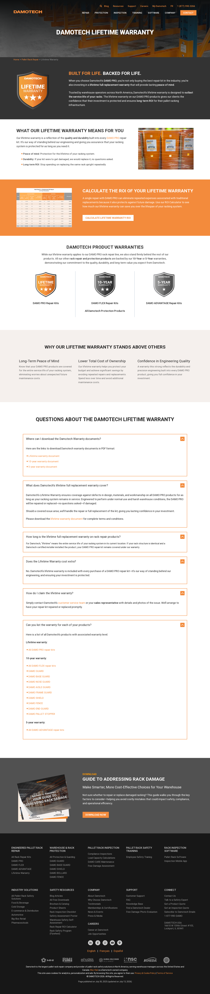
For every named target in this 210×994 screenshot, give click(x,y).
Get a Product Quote (174, 904)
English (91, 950)
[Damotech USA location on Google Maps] (119, 942)
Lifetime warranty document (43, 456)
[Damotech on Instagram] (105, 942)
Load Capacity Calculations (101, 858)
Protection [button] (101, 13)
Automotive (17, 914)
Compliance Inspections (100, 854)
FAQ (128, 900)
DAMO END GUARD (38, 708)
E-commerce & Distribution (25, 910)
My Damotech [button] (159, 6)
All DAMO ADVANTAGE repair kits (46, 729)
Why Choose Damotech (99, 900)
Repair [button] (85, 13)
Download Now (95, 814)
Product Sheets (58, 908)
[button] (101, 6)
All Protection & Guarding (62, 857)
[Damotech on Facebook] (97, 942)
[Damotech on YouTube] (112, 942)
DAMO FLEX (17, 865)
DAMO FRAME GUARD (40, 692)
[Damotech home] (28, 12)
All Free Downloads (59, 900)
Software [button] (153, 13)
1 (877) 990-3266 (186, 6)
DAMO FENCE (35, 703)
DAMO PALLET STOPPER (41, 713)
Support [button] (132, 6)
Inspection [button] (120, 13)
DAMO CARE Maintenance (101, 862)
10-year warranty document (43, 461)
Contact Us (170, 896)
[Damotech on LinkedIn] (90, 942)
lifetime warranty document (67, 518)
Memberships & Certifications (103, 908)
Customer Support (135, 896)
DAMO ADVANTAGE (21, 869)
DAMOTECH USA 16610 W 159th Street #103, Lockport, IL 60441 (179, 925)
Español (118, 950)
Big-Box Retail (18, 918)
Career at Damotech (98, 930)
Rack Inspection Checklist (63, 912)
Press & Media (95, 916)
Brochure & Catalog (59, 904)
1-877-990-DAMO (173, 916)
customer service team (71, 602)
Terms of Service (165, 973)
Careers (144, 6)
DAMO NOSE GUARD (39, 681)
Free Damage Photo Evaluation (141, 912)
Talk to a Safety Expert (176, 900)
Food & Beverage (20, 902)
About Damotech (96, 896)
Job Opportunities (97, 934)
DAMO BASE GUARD (39, 676)
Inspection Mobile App (175, 861)
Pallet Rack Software (175, 857)
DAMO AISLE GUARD (39, 687)
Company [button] (170, 13)
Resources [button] (118, 6)
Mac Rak (94, 970)
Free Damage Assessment (101, 866)
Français (105, 950)
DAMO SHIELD (36, 697)
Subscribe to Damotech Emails (179, 912)
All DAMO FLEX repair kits (42, 665)
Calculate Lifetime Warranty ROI (108, 217)
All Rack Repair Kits (21, 857)
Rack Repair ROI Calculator (63, 926)
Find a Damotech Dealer (138, 908)
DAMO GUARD (36, 671)
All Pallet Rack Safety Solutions (22, 897)
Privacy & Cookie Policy (145, 973)
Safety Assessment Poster (63, 916)
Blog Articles (56, 896)
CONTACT (188, 13)
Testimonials (94, 904)
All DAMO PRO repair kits (41, 649)
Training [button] (137, 13)
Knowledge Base (134, 904)
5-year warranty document (42, 466)
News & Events (95, 912)
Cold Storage (18, 906)
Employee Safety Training (139, 857)
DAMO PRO (113, 137)
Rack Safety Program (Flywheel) (60, 932)
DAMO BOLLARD (58, 873)
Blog (106, 6)
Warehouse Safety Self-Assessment (62, 921)
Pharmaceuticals (19, 922)
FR (172, 6)
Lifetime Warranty (20, 873)
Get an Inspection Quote (176, 908)
